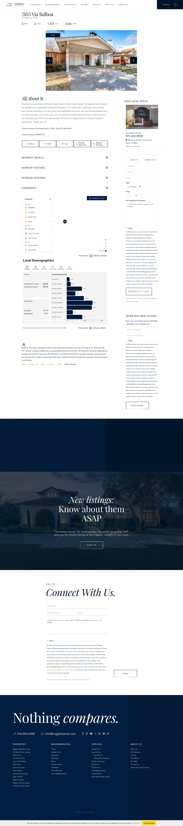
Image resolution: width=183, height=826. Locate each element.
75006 (59, 364)
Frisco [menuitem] (53, 749)
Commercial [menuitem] (96, 767)
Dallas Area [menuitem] (17, 755)
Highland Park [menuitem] (56, 752)
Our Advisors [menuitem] (70, 5)
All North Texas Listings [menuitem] (21, 752)
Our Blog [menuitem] (134, 761)
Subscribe (137, 405)
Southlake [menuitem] (54, 767)
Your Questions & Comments (135, 200)
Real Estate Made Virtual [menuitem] (101, 777)
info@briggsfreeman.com (60, 733)
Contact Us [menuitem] (123, 5)
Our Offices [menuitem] (135, 758)
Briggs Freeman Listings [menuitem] (21, 749)
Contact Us (129, 146)
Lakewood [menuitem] (55, 755)
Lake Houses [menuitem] (17, 770)
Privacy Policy (153, 298)
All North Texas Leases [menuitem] (21, 786)
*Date (128, 183)
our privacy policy (139, 278)
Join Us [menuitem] (133, 755)
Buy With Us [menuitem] (98, 755)
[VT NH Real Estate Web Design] (162, 814)
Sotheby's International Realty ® (20, 798)
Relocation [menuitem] (95, 764)
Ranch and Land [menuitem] (18, 767)
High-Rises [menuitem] (17, 764)
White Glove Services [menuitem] (101, 758)
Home (24, 364)
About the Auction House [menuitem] (140, 767)
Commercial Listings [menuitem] (20, 773)
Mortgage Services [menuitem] (98, 770)
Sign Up (91, 545)
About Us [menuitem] (109, 5)
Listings (31, 364)
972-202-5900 (134, 136)
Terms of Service (131, 301)
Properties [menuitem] (36, 5)
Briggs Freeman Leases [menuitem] (21, 783)
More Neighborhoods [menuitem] (59, 773)
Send (126, 673)
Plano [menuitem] (53, 761)
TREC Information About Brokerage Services (46, 803)
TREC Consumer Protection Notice (22, 803)
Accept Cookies (149, 823)
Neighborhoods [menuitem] (52, 5)
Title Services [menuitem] (96, 773)
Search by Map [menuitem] (18, 780)
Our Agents (137, 146)
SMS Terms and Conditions (67, 670)
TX (37, 364)
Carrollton (51, 364)
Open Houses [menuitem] (18, 777)
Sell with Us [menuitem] (96, 749)
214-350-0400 (26, 733)
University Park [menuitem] (56, 770)
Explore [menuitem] (84, 5)
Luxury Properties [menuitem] (19, 761)
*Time (128, 192)
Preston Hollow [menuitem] (56, 764)
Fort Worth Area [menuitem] (19, 758)
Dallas (43, 364)
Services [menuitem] (96, 5)
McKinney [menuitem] (54, 758)
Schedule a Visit (150, 160)
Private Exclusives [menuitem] (98, 761)
